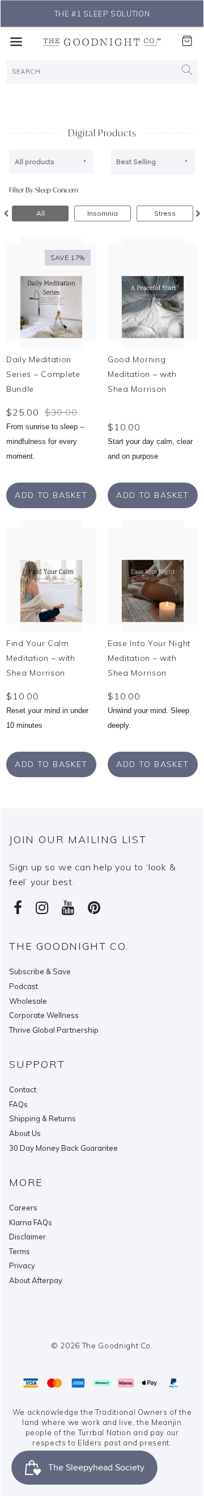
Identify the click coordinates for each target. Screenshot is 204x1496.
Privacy (22, 1265)
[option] (40, 213)
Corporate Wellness (44, 1015)
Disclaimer (27, 1236)
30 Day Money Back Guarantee (63, 1148)
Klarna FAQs (30, 1222)
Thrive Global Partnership (54, 1029)
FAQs (18, 1104)
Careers (23, 1207)
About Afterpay (35, 1280)
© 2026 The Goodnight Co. (102, 1345)
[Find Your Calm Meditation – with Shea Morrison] (51, 575)
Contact (22, 1089)
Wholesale (28, 1000)
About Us (25, 1133)
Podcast (23, 986)
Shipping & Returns (42, 1118)
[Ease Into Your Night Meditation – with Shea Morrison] (153, 575)
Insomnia (102, 213)
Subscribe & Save (40, 971)
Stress (165, 213)
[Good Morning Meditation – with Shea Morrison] (153, 291)
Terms (19, 1251)
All (40, 213)
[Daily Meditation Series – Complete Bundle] (51, 291)
